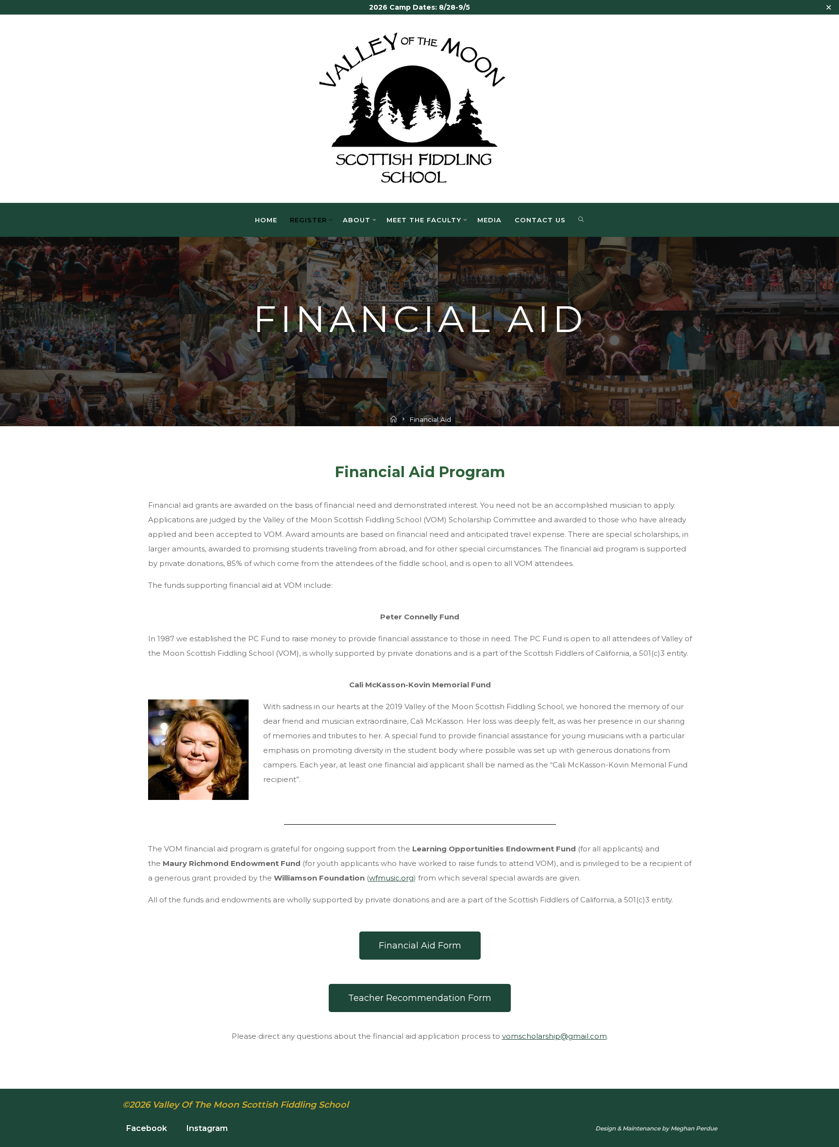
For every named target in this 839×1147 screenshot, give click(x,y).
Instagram (207, 1128)
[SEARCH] (581, 220)
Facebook (146, 1128)
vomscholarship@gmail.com (554, 1036)
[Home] (394, 419)
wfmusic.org (391, 877)
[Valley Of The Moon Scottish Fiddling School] (419, 107)
